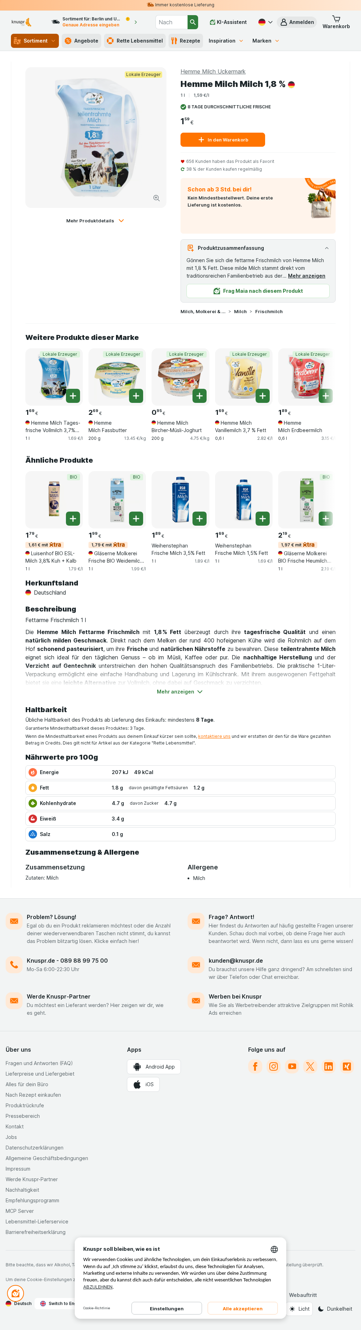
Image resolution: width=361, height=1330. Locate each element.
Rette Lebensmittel (140, 41)
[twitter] (310, 1066)
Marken (261, 41)
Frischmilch (269, 311)
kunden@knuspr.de (236, 960)
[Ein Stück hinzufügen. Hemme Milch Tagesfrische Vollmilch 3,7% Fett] (73, 396)
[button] (297, 22)
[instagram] (274, 1066)
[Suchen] (193, 22)
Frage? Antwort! (232, 916)
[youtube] (292, 1066)
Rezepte (190, 41)
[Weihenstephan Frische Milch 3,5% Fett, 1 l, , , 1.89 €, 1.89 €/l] (180, 499)
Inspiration (222, 41)
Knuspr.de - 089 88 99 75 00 (67, 960)
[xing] (347, 1066)
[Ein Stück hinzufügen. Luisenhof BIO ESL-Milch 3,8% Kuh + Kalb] (73, 519)
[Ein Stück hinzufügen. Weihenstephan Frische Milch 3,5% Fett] (199, 519)
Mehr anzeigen (306, 276)
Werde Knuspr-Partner (59, 996)
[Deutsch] (265, 22)
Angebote (86, 41)
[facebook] (255, 1066)
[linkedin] (329, 1066)
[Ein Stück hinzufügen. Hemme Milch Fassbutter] (136, 396)
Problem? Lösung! (52, 916)
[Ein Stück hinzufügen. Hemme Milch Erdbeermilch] (326, 396)
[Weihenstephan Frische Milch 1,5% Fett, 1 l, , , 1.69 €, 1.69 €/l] (244, 499)
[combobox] (171, 22)
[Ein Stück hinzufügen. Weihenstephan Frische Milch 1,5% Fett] (263, 519)
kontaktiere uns (214, 736)
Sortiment (36, 41)
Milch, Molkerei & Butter (203, 311)
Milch (240, 311)
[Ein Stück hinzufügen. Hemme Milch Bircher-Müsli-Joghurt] (199, 396)
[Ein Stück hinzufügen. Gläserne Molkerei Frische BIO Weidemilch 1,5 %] (136, 519)
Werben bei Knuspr (235, 996)
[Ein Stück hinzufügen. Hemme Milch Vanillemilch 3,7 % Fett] (263, 396)
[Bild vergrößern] (156, 198)
